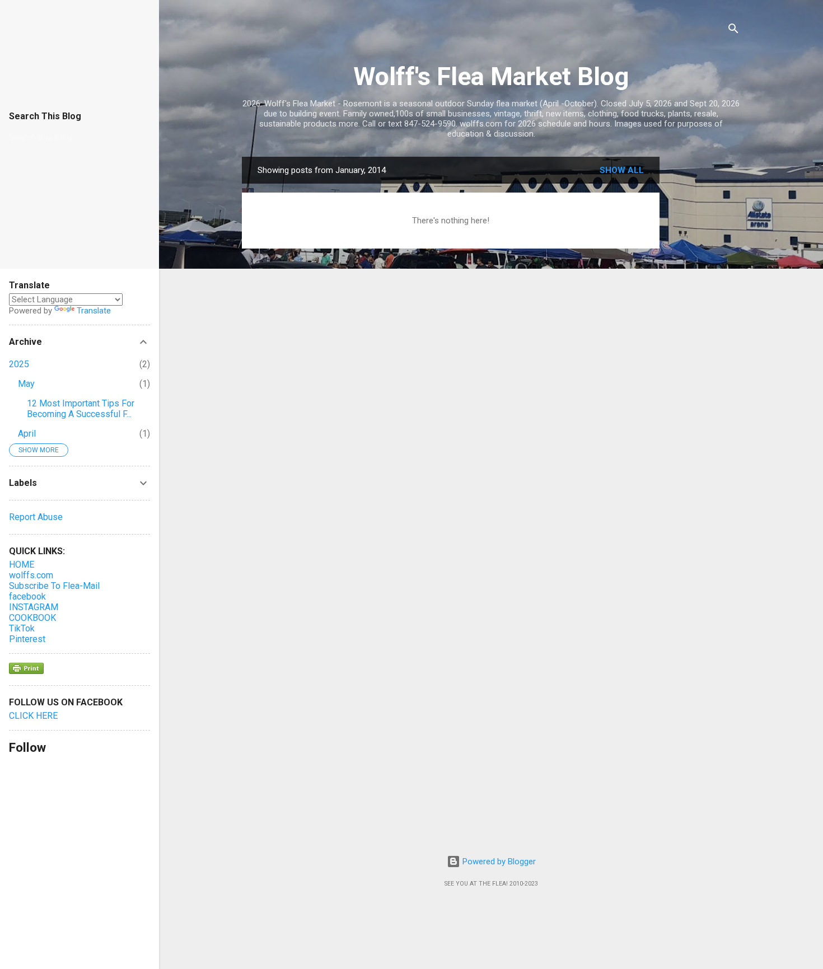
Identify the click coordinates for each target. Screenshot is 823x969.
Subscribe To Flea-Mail (54, 586)
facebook (27, 596)
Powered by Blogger (498, 861)
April (27, 433)
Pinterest (27, 639)
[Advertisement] (704, 325)
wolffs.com (31, 575)
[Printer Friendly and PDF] (26, 671)
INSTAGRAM (33, 607)
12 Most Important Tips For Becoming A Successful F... (80, 408)
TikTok (22, 628)
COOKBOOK (32, 617)
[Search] (733, 30)
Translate (94, 311)
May (26, 383)
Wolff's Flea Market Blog (491, 76)
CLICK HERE (33, 715)
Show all (622, 170)
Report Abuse (36, 517)
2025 (19, 364)
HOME (21, 564)
